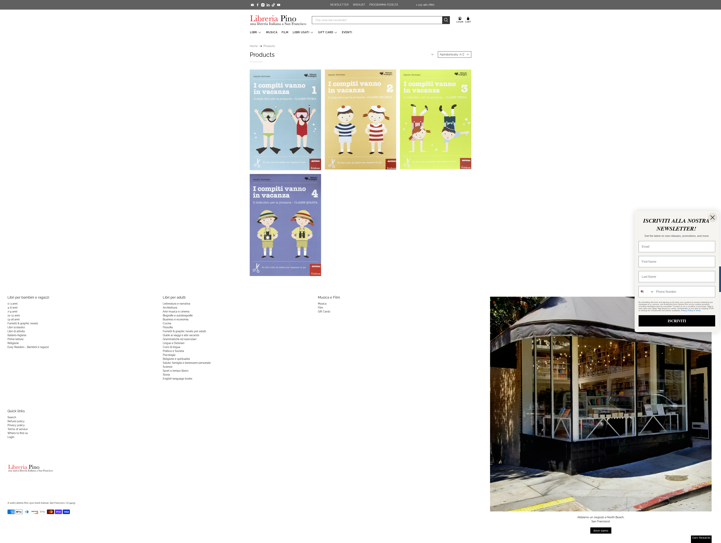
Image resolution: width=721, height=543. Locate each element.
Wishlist (359, 4)
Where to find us (18, 433)
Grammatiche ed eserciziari (179, 339)
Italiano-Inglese (17, 335)
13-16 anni (14, 319)
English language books (177, 378)
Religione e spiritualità (176, 358)
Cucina (167, 323)
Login (11, 437)
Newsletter (339, 4)
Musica (272, 32)
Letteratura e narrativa (176, 303)
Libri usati (301, 32)
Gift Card (325, 32)
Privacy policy (16, 425)
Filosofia (168, 327)
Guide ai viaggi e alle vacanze (181, 335)
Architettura (170, 307)
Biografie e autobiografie (178, 315)
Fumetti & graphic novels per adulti (184, 331)
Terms (698, 310)
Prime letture (15, 339)
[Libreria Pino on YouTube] (278, 5)
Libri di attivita (16, 331)
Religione (13, 343)
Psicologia (169, 354)
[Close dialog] (712, 217)
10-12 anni (14, 315)
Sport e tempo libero (175, 370)
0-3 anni (12, 303)
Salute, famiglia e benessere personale (187, 362)
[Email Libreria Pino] (252, 5)
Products (269, 46)
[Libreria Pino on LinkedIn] (268, 5)
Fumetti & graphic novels (23, 323)
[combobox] (646, 291)
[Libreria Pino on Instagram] (263, 5)
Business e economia (176, 319)
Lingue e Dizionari (173, 343)
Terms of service (18, 429)
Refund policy (16, 421)
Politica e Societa (173, 350)
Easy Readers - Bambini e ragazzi (28, 347)
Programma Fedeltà (383, 4)
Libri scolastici (16, 327)
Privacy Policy (687, 310)
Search (12, 417)
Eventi (347, 32)
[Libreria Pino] (278, 20)
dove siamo (600, 530)
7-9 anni (12, 311)
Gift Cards (324, 311)
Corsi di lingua (171, 347)
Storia (166, 374)
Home (254, 46)
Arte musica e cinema (176, 311)
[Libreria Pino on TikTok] (273, 5)
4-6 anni (12, 307)
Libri (253, 32)
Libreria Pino (21, 503)
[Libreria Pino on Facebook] (257, 5)
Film (285, 32)
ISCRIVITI (677, 321)
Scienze (167, 366)
